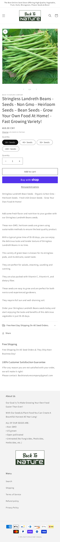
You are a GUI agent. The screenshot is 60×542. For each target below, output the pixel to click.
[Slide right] (36, 89)
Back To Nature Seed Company (32, 537)
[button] (3, 15)
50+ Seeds (45, 142)
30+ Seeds (10, 142)
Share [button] (8, 333)
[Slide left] (23, 89)
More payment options (30, 187)
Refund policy (12, 501)
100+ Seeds (10, 149)
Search (9, 481)
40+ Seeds (27, 142)
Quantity (5, 155)
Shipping (5, 132)
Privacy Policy (12, 507)
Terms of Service (13, 494)
